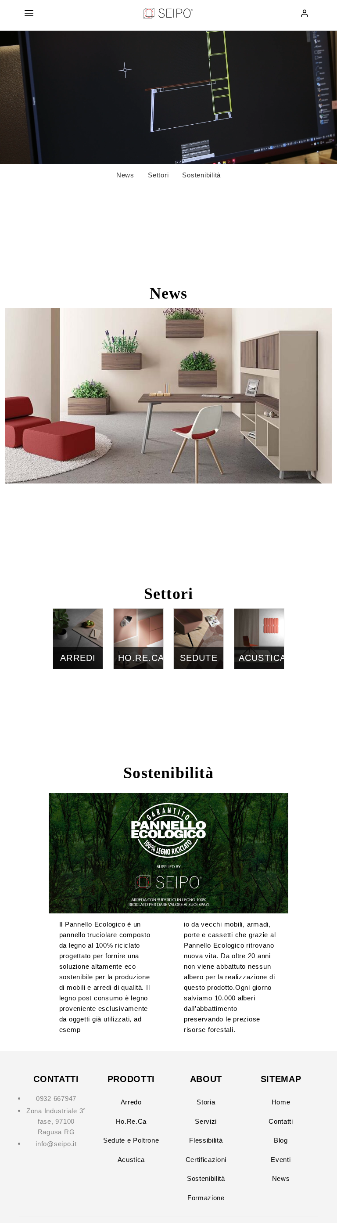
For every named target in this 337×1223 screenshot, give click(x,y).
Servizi (206, 1121)
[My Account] (304, 13)
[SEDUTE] (198, 613)
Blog (281, 1140)
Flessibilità (205, 1140)
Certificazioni (206, 1159)
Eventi (280, 1159)
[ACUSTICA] (259, 613)
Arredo (131, 1102)
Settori (158, 175)
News (125, 175)
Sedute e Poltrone (131, 1140)
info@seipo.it (56, 1143)
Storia (206, 1102)
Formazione (206, 1197)
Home (281, 1102)
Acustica (131, 1159)
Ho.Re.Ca (131, 1121)
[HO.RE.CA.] (138, 613)
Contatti (281, 1121)
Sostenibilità (201, 175)
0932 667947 (56, 1098)
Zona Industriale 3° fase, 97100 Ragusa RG (56, 1121)
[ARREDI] (78, 613)
